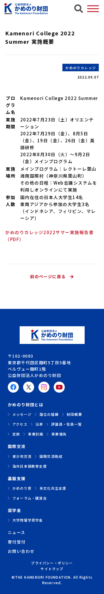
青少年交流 (21, 456)
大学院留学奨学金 (27, 520)
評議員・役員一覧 (66, 424)
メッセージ (21, 414)
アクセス (19, 424)
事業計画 (35, 433)
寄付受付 (17, 542)
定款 (16, 433)
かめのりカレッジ (80, 67)
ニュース (16, 532)
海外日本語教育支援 (29, 466)
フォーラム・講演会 (29, 497)
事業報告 (59, 433)
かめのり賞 (21, 488)
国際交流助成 (51, 456)
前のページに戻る (48, 276)
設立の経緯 (49, 414)
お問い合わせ (21, 551)
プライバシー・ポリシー (52, 562)
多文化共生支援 (53, 488)
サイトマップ (51, 568)
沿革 (39, 424)
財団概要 (74, 414)
